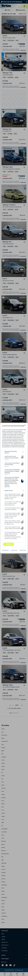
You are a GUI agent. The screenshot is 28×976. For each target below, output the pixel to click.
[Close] (25, 425)
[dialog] (14, 488)
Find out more (19, 1)
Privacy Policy (22, 550)
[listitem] (14, 452)
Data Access (14, 550)
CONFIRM (8, 544)
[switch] (22, 457)
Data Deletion (5, 550)
